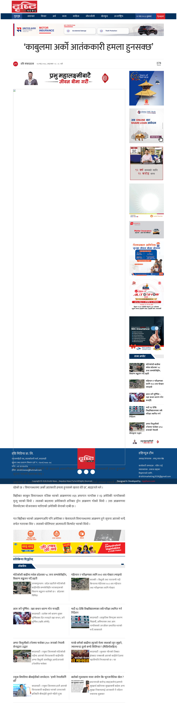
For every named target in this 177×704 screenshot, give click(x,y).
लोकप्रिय (22, 566)
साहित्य (76, 16)
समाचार (31, 16)
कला (64, 16)
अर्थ (54, 16)
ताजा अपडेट (139, 356)
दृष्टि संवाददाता (27, 64)
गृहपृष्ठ (17, 16)
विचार (43, 16)
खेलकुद (104, 16)
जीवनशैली (90, 16)
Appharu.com (148, 481)
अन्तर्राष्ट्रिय (118, 16)
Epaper (160, 16)
